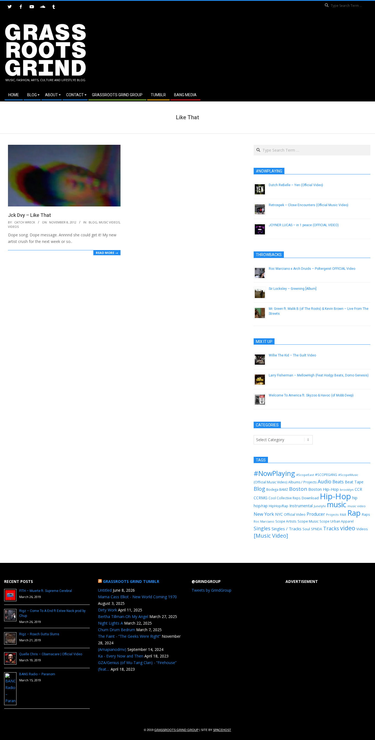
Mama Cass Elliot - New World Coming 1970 (137, 596)
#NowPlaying (274, 473)
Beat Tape (354, 481)
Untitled (105, 590)
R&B (343, 515)
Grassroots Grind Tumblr (131, 581)
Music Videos (109, 222)
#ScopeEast (305, 475)
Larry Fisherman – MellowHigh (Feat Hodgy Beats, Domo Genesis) (319, 375)
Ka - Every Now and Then (120, 656)
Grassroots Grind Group (176, 730)
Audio (324, 481)
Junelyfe (320, 506)
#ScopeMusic (348, 475)
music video (357, 506)
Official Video (295, 514)
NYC (279, 514)
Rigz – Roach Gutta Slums (39, 634)
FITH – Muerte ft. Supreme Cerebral (45, 591)
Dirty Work (107, 610)
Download (310, 497)
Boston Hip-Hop (323, 489)
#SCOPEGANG (326, 474)
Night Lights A (110, 623)
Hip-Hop (335, 496)
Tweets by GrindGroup (211, 590)
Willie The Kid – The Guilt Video (292, 355)
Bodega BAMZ (277, 489)
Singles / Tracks (286, 528)
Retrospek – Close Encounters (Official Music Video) (308, 205)
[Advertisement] (279, 51)
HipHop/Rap (278, 506)
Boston (298, 488)
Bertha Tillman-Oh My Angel (123, 616)
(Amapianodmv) (112, 649)
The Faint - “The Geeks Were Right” (129, 636)
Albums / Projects (302, 482)
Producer (316, 514)
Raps (366, 514)
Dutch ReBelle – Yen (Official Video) (296, 185)
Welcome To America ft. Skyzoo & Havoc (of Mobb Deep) (311, 395)
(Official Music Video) (270, 482)
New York (264, 514)
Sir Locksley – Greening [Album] (293, 289)
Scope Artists (285, 521)
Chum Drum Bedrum (116, 629)
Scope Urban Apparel (337, 521)
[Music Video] (271, 535)
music (336, 504)
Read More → (107, 253)
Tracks (331, 528)
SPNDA (316, 529)
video (347, 528)
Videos (13, 227)
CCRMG (260, 497)
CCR (358, 489)
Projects (332, 514)
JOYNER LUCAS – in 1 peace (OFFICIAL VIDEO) (304, 225)
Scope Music (308, 521)
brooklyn (347, 489)
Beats (338, 482)
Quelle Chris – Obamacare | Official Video (50, 654)
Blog (93, 222)
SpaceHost (222, 730)
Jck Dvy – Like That (29, 215)
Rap (354, 512)
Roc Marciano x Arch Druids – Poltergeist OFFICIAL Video (312, 269)
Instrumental (301, 505)
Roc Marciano (264, 521)
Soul (306, 528)
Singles (262, 528)
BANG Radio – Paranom (37, 674)
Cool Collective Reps (284, 498)
